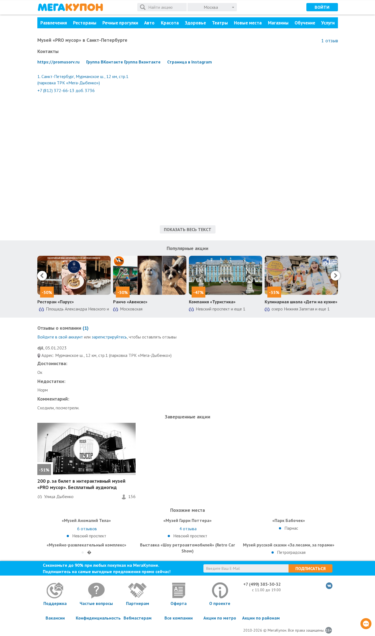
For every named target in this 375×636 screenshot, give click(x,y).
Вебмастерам (138, 618)
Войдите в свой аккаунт (60, 337)
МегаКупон (70, 7)
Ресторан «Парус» (55, 301)
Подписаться (310, 568)
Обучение (305, 23)
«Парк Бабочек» (288, 520)
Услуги (328, 23)
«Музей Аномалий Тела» (86, 520)
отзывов (87, 528)
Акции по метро (219, 618)
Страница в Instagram (189, 62)
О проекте (219, 603)
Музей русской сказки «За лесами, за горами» (288, 545)
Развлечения (53, 23)
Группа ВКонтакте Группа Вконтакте (123, 62)
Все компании (178, 618)
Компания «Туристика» (212, 301)
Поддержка (55, 603)
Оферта (178, 603)
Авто (149, 23)
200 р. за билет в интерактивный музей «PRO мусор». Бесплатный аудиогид (81, 484)
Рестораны (84, 23)
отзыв (329, 40)
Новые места (248, 23)
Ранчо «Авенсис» (130, 301)
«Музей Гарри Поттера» (187, 520)
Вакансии (55, 618)
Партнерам (137, 603)
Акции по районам (261, 618)
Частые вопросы (96, 603)
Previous (42, 275)
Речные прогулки (120, 23)
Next (335, 275)
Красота (170, 23)
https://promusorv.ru (58, 62)
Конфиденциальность (96, 618)
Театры (220, 23)
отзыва (188, 528)
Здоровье (195, 23)
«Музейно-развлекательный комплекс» (86, 545)
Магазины (278, 23)
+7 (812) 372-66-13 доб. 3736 (66, 90)
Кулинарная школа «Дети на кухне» (301, 301)
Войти (322, 7)
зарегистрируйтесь (109, 337)
